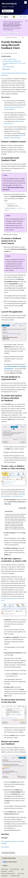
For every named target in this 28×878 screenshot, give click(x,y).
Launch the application (8, 66)
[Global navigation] (1, 16)
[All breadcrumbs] (2, 37)
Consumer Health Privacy (7, 873)
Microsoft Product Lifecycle (11, 25)
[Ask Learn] (22, 37)
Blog (22, 869)
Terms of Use (20, 873)
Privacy (10, 871)
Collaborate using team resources (11, 37)
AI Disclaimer (4, 869)
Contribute (4, 871)
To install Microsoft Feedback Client (11, 61)
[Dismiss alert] (25, 2)
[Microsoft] (14, 17)
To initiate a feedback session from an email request (13, 63)
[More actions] (25, 37)
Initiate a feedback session (9, 59)
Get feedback (5, 847)
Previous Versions (14, 869)
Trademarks (4, 876)
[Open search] (20, 16)
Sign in (25, 17)
